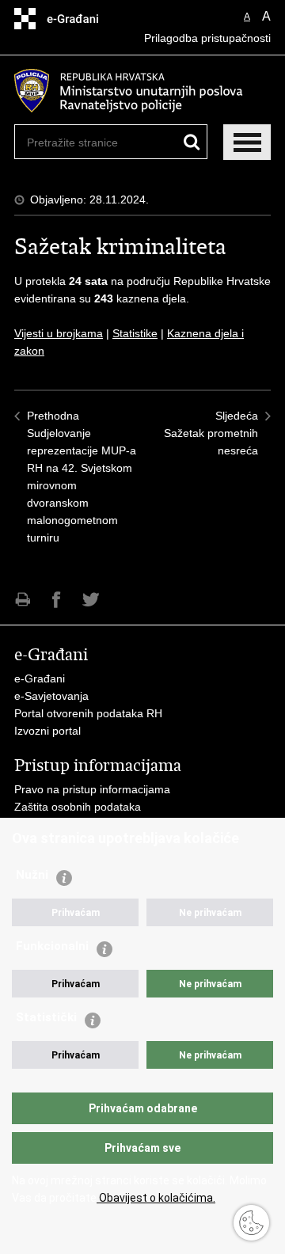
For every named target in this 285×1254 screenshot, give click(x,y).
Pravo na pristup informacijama (92, 789)
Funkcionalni (52, 946)
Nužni (32, 875)
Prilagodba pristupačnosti (207, 38)
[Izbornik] (247, 142)
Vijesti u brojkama (58, 333)
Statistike (135, 333)
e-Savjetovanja (51, 696)
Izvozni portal (47, 730)
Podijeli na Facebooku (56, 599)
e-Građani (39, 678)
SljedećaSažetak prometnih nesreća (211, 433)
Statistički (46, 1017)
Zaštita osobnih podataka (77, 806)
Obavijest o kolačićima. (156, 1197)
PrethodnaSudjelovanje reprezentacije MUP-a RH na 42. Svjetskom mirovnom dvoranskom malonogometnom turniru (81, 476)
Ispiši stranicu (22, 599)
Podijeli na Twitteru (90, 599)
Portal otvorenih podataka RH (88, 713)
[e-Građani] (82, 18)
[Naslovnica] (142, 90)
